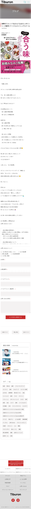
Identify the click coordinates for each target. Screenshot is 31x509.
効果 (4, 386)
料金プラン (11, 419)
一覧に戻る (15, 332)
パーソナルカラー (22, 403)
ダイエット (10, 426)
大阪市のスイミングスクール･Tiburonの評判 (12, 412)
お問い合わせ (12, 422)
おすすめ (5, 393)
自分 (8, 403)
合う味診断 (23, 252)
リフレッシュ (5, 399)
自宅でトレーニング (18, 432)
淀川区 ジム (5, 436)
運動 (11, 432)
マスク (15, 396)
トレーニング (5, 396)
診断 (12, 386)
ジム (15, 426)
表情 (11, 436)
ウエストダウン (6, 429)
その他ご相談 (5, 256)
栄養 (16, 403)
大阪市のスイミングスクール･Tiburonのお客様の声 (13, 416)
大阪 (23, 393)
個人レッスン (14, 429)
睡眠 (19, 426)
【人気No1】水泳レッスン (9, 252)
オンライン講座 (24, 389)
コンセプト (25, 406)
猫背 (26, 399)
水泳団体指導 (17, 254)
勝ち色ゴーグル (17, 393)
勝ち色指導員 (5, 432)
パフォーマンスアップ (19, 386)
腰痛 (20, 429)
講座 (10, 389)
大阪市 (4, 426)
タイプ (12, 403)
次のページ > (26, 332)
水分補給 (5, 406)
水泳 (9, 406)
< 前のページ (5, 332)
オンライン (5, 389)
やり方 (22, 399)
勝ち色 (8, 386)
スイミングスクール (16, 406)
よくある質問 (18, 419)
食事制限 (10, 393)
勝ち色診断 (5, 254)
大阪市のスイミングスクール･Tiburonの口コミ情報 (13, 409)
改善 (4, 403)
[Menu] (28, 2)
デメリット (21, 396)
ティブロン (5, 422)
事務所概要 (25, 419)
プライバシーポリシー (21, 422)
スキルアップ (16, 389)
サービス (5, 419)
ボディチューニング (14, 399)
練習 (11, 396)
